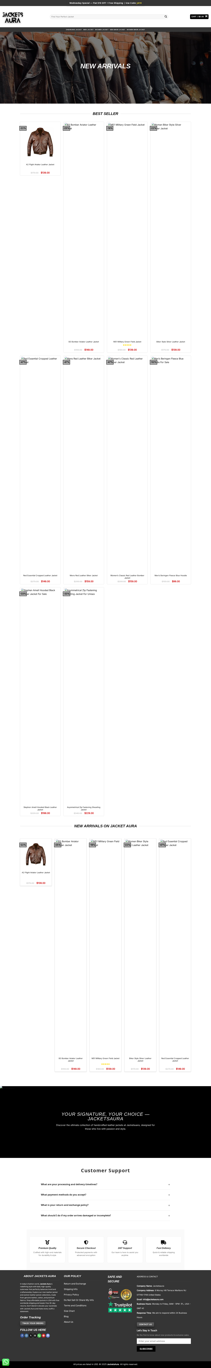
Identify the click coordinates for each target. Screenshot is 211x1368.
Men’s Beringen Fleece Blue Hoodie (171, 575)
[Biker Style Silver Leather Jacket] (171, 230)
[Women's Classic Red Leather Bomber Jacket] (127, 464)
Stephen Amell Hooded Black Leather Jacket (40, 808)
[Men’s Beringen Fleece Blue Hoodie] (171, 464)
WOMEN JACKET (102, 29)
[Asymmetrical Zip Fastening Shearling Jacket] (84, 696)
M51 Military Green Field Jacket (127, 342)
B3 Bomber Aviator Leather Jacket (84, 342)
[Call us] (39, 1336)
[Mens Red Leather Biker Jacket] (84, 464)
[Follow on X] (31, 1336)
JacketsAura (113, 1364)
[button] (199, 16)
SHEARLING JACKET (74, 29)
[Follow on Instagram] (26, 1336)
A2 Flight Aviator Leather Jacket (40, 164)
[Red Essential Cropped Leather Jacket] (40, 464)
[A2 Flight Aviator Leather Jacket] (40, 142)
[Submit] (165, 16)
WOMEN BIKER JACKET (136, 29)
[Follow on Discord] (48, 1336)
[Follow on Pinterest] (44, 1336)
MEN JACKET (88, 29)
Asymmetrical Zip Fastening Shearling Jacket (83, 808)
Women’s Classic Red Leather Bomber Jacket (127, 576)
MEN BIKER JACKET (117, 29)
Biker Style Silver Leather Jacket (170, 342)
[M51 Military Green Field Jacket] (127, 230)
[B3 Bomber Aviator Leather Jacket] (84, 230)
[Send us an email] (35, 1336)
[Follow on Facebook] (22, 1336)
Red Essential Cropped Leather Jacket (40, 575)
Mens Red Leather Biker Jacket (84, 575)
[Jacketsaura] (24, 16)
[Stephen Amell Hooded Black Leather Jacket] (40, 696)
